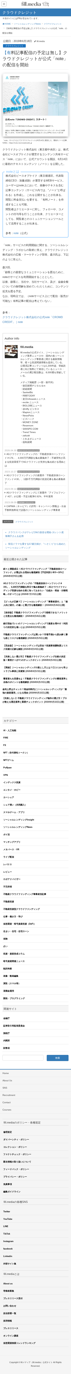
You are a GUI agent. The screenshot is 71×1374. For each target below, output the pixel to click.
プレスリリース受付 (13, 1298)
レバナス (7, 864)
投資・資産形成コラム (14, 953)
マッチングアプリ (11, 842)
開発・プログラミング (14, 998)
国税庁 (6, 1033)
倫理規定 (7, 1132)
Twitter (6, 1211)
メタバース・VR (11, 849)
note (16, 233)
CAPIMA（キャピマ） (26, 502)
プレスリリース (10, 1328)
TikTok (6, 1234)
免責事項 (7, 1184)
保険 (5, 939)
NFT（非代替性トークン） (16, 752)
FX (4, 745)
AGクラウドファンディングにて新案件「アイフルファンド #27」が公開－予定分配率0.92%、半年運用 (35, 494)
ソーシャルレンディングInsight (18, 819)
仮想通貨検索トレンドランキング (19, 1343)
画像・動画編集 (10, 976)
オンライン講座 (10, 1335)
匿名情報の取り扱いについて (17, 1161)
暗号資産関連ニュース (14, 961)
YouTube (7, 1219)
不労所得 (7, 886)
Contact (6, 1102)
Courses (6, 1109)
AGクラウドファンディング (28, 450)
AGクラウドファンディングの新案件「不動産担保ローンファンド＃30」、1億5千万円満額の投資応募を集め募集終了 (35, 479)
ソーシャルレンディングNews (17, 827)
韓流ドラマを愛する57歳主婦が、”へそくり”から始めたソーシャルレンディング (35, 546)
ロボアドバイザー (11, 879)
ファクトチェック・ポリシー (17, 1154)
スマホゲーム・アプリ (14, 812)
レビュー (7, 872)
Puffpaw (7, 767)
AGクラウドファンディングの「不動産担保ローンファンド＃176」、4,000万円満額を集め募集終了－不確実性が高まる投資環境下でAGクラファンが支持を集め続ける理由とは (35, 460)
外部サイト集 (9, 1263)
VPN (5, 775)
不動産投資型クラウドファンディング (21, 909)
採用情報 (7, 1321)
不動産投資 (8, 901)
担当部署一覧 (9, 1313)
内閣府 (6, 1040)
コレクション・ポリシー (15, 1147)
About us (8, 1283)
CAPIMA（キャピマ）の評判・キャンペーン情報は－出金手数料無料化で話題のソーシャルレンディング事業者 (35, 508)
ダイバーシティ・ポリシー (16, 1139)
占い (5, 946)
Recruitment (8, 1095)
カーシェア (8, 797)
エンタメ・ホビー (11, 790)
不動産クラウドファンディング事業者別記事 (24, 894)
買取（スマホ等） (11, 983)
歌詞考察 (7, 968)
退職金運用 (8, 991)
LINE (5, 1226)
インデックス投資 (11, 782)
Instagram (8, 1241)
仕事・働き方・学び (13, 916)
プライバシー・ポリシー (15, 1176)
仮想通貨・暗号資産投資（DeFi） (19, 924)
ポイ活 (6, 834)
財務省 (6, 1048)
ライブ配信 (8, 857)
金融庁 (6, 1018)
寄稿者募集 (8, 1291)
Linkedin (7, 1256)
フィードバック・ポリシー (16, 1169)
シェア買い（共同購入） (15, 805)
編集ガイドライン (11, 1191)
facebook (8, 1248)
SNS (4, 1087)
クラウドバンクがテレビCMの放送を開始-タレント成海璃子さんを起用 (34, 534)
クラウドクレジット (14, 46)
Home (5, 1073)
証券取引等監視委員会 (14, 1026)
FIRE (5, 737)
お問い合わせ (9, 1306)
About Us (7, 1080)
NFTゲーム (8, 760)
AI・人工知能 (9, 730)
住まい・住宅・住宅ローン (16, 931)
